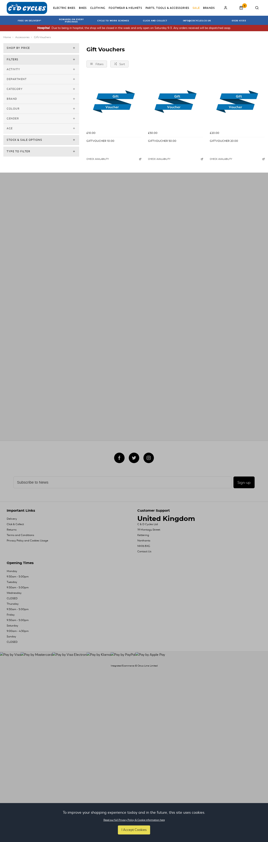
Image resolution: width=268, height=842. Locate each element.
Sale (196, 8)
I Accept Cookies (134, 830)
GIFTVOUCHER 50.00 (162, 141)
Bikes (83, 8)
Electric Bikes (64, 8)
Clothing (98, 8)
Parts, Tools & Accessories (167, 8)
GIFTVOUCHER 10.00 (100, 141)
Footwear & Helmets (125, 8)
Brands (209, 8)
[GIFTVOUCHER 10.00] (113, 101)
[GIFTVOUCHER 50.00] (175, 101)
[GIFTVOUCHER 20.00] (237, 101)
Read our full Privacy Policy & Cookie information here (134, 820)
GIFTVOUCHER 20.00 (224, 141)
